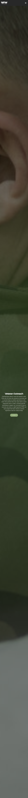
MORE (14, 409)
